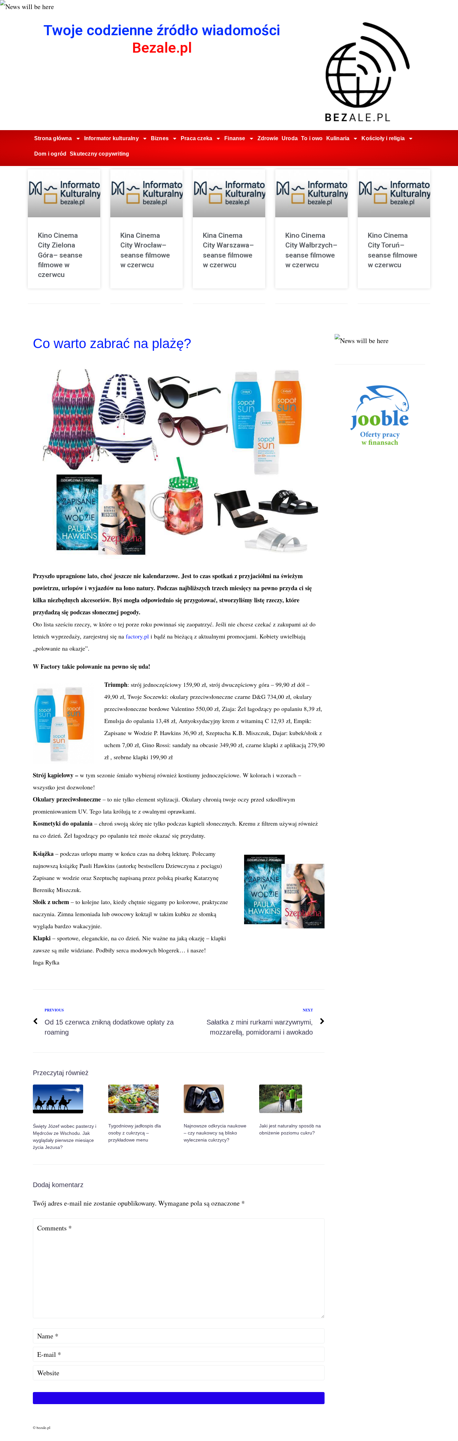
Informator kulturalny (111, 138)
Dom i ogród (50, 154)
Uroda (290, 138)
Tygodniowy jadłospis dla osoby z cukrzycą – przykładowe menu (134, 1133)
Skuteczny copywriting (99, 154)
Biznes (160, 138)
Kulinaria (338, 138)
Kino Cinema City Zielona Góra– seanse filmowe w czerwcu (60, 255)
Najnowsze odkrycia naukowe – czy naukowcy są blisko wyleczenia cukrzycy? (215, 1133)
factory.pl (138, 636)
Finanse (234, 138)
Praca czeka (196, 138)
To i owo (312, 138)
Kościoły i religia (383, 138)
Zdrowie (267, 138)
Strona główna (53, 138)
